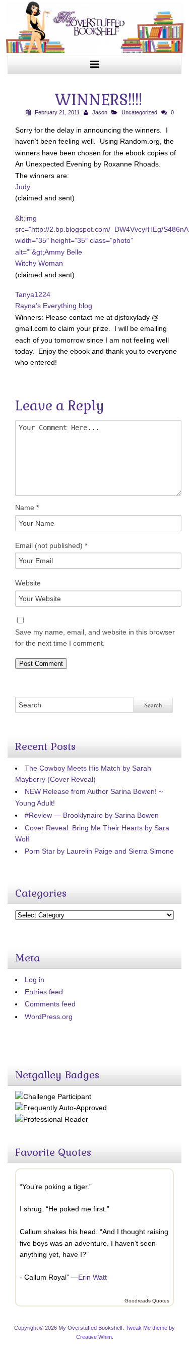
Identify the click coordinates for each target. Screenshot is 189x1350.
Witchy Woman (39, 263)
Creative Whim (94, 1337)
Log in (34, 980)
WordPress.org (49, 1017)
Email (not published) (51, 545)
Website (28, 583)
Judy (22, 187)
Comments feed (50, 1004)
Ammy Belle (63, 252)
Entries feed (44, 992)
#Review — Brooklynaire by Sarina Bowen (92, 815)
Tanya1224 (32, 294)
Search (153, 704)
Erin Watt (92, 1277)
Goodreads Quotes (146, 1300)
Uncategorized (139, 112)
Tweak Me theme (146, 1328)
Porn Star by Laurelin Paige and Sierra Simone (99, 851)
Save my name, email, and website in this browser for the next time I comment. (95, 637)
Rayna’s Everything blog (53, 306)
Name (27, 507)
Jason (99, 112)
